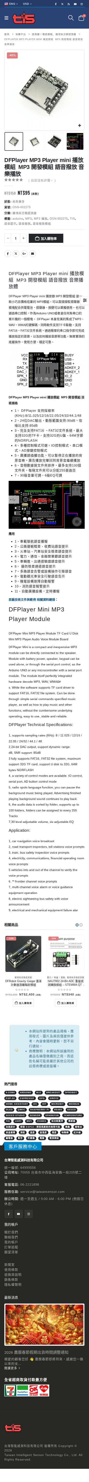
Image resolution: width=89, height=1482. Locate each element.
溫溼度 (43, 1132)
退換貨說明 (13, 1274)
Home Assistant (17, 1104)
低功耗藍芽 (57, 1121)
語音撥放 (25, 223)
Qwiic (21, 1109)
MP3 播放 (41, 218)
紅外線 (77, 1132)
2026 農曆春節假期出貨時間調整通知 (36, 1352)
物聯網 (65, 1132)
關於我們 (11, 1232)
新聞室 (9, 1264)
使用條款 (11, 1269)
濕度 (54, 1132)
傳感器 (71, 1121)
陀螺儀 (31, 1138)
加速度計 (10, 1127)
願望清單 (11, 1252)
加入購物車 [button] (25, 1003)
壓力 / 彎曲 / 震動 (56, 977)
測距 (22, 1132)
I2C (35, 1104)
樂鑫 (67, 1127)
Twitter (16, 253)
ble (38, 1092)
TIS (72, 218)
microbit (57, 1104)
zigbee (41, 1121)
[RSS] (69, 4)
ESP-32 (10, 1098)
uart (18, 1121)
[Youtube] (75, 4)
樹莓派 (78, 1127)
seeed (71, 1109)
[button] (7, 18)
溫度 (32, 1132)
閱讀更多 (11, 1368)
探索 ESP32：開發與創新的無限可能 (40, 1127)
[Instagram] (82, 4)
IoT (44, 1104)
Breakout (53, 1092)
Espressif (27, 1098)
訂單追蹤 (11, 1247)
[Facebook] (56, 4)
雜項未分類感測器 (25, 213)
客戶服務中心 (23, 1146)
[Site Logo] (24, 17)
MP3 (28, 218)
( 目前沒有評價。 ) (42, 180)
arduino (18, 218)
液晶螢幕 (10, 1132)
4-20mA (10, 1092)
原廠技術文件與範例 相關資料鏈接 (32, 599)
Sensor (35, 1115)
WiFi (29, 1121)
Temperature (73, 1115)
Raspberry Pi (39, 1109)
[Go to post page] (44, 1325)
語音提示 (10, 223)
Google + (24, 253)
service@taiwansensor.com (42, 1191)
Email (32, 253)
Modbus (74, 1104)
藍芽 (20, 1138)
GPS (42, 1098)
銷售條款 (11, 1279)
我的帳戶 (11, 1242)
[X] (62, 4)
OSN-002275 (59, 218)
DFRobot (71, 1092)
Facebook (7, 253)
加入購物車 (49, 238)
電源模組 (54, 1138)
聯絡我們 (11, 1237)
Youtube (19, 1214)
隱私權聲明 (13, 1284)
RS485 (58, 1109)
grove (54, 1098)
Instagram (29, 1214)
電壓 (42, 1138)
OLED (9, 1109)
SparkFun (52, 1115)
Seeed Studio (15, 1115)
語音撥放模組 (42, 223)
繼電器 (9, 1138)
